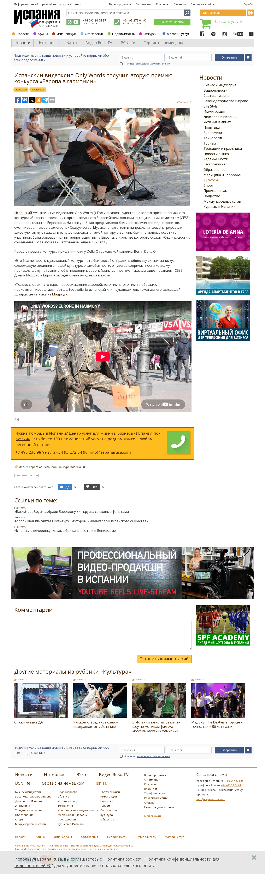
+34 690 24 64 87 (94, 20)
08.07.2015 (20, 680)
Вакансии (180, 4)
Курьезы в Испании (219, 206)
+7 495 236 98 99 (31, 452)
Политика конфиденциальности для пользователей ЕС (102, 845)
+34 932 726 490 (233, 781)
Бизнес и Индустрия (220, 85)
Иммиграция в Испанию (160, 807)
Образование (214, 169)
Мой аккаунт (152, 816)
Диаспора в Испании (220, 117)
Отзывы (149, 803)
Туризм (210, 143)
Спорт (209, 185)
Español (248, 4)
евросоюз (35, 467)
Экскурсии (150, 34)
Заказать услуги (228, 21)
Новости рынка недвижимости (78, 810)
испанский (50, 467)
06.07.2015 (79, 680)
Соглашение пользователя (30, 845)
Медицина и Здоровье (222, 175)
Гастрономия (214, 164)
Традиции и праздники (223, 148)
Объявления (94, 34)
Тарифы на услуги (155, 793)
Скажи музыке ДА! (28, 722)
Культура (211, 180)
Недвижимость (123, 34)
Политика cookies (58, 845)
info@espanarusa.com (110, 452)
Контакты (162, 4)
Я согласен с (147, 63)
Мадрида (59, 294)
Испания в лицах (217, 122)
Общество (212, 196)
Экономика (213, 132)
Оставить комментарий (164, 658)
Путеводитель (146, 837)
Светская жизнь (216, 95)
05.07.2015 (138, 680)
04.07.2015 (197, 680)
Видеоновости (216, 90)
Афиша (43, 34)
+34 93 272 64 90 (135, 20)
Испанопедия (66, 34)
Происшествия (216, 190)
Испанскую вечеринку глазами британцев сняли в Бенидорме (65, 530)
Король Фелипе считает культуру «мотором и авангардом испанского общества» (81, 521)
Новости (22, 34)
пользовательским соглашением (153, 63)
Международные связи (222, 201)
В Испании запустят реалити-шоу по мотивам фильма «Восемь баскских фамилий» (156, 726)
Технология (213, 138)
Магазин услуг (178, 34)
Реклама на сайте (202, 4)
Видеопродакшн (120, 4)
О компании (144, 4)
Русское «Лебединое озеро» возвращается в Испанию (96, 724)
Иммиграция (214, 111)
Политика (212, 127)
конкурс (64, 467)
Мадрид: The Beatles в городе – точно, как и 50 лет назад (217, 724)
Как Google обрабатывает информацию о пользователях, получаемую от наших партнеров (66, 849)
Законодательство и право (226, 101)
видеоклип (77, 467)
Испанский (23, 212)
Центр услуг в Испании (66, 4)
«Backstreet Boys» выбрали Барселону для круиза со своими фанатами (71, 511)
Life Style (211, 106)
